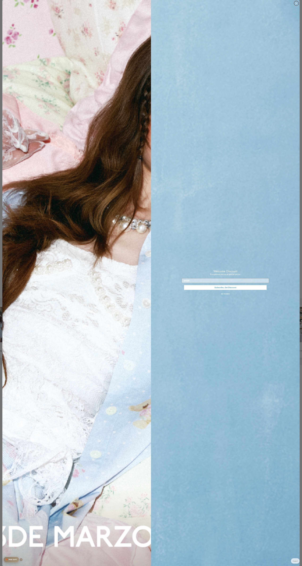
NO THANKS (225, 294)
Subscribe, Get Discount (225, 287)
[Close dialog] (296, 3)
